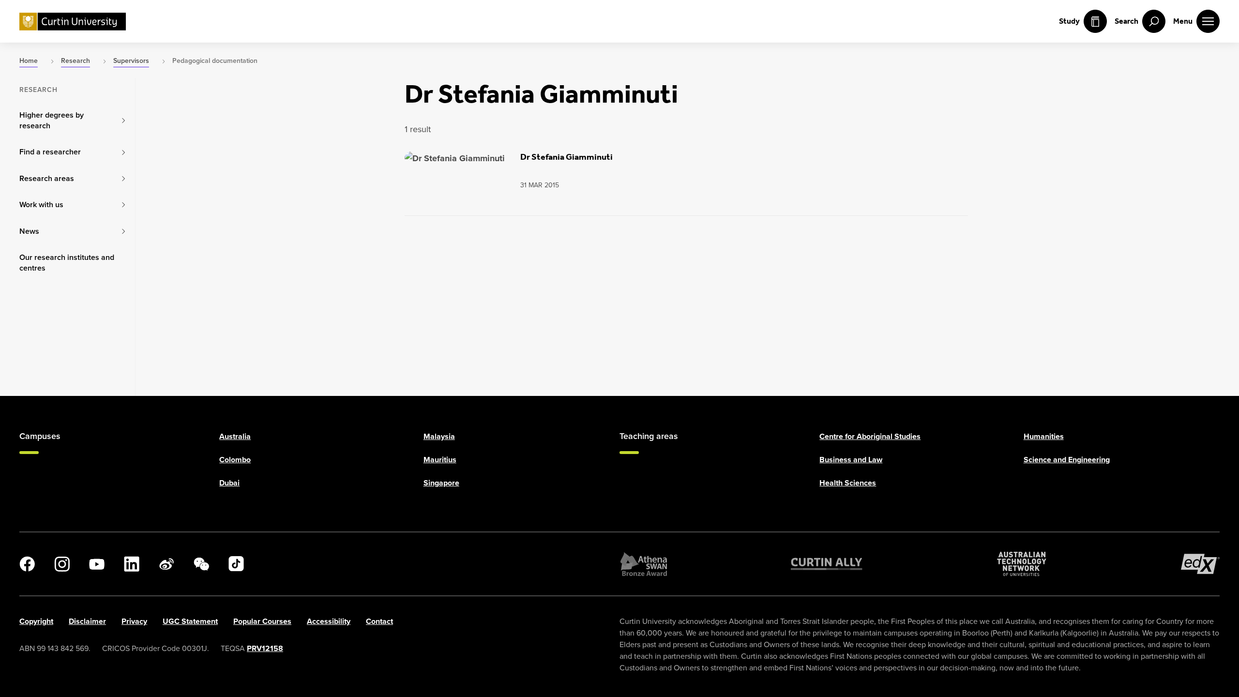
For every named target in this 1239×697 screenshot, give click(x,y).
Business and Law (850, 459)
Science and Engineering (1067, 459)
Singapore (441, 482)
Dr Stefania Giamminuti (566, 157)
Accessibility (328, 621)
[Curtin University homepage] (72, 21)
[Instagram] (62, 564)
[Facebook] (27, 564)
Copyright (36, 621)
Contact (379, 621)
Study (1069, 21)
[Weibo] (166, 564)
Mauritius (439, 459)
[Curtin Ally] (826, 564)
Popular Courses (262, 621)
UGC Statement (190, 621)
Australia (235, 436)
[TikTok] (236, 564)
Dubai (229, 482)
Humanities (1044, 436)
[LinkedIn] (131, 564)
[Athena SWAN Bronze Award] (644, 564)
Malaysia (439, 436)
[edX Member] (1200, 564)
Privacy (134, 621)
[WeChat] (201, 564)
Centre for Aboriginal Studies (870, 436)
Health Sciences (847, 482)
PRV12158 (265, 648)
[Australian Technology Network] (1021, 564)
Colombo (235, 459)
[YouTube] (97, 564)
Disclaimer (87, 621)
